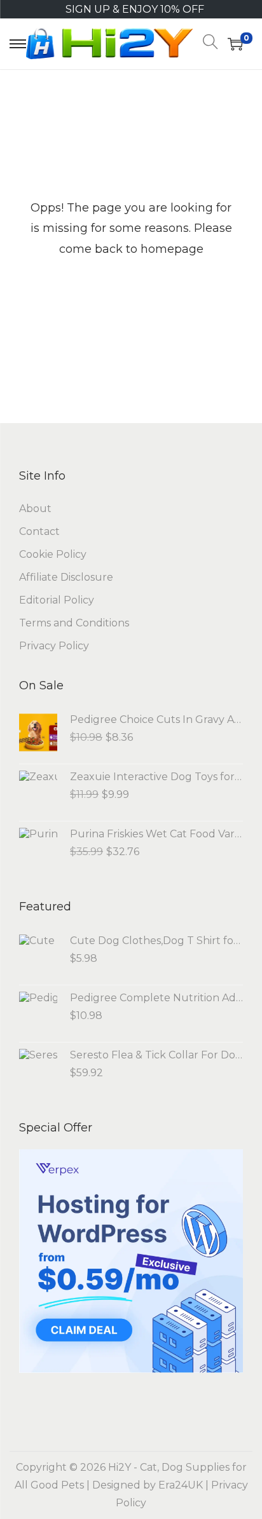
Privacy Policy (54, 646)
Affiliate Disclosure (66, 577)
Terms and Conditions (74, 623)
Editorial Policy (56, 600)
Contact (39, 531)
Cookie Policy (52, 554)
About (35, 509)
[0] (235, 43)
